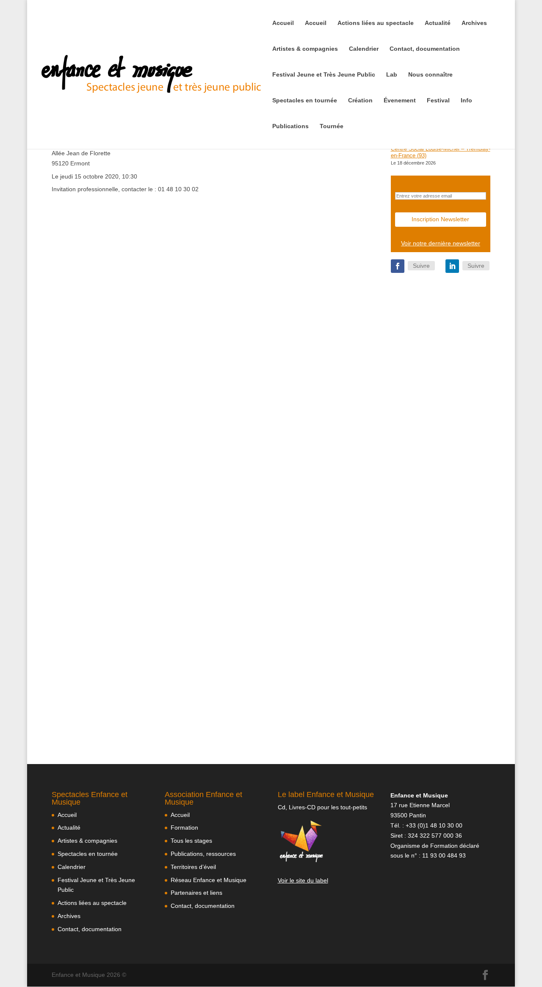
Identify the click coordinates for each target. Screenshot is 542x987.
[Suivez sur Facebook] (397, 266)
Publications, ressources (203, 853)
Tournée (331, 126)
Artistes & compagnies (305, 49)
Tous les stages (191, 840)
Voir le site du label (303, 880)
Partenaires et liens (196, 892)
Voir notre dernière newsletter (440, 243)
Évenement (400, 100)
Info (466, 100)
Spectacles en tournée (304, 100)
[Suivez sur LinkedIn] (452, 266)
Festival (438, 100)
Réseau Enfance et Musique (208, 880)
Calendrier (364, 49)
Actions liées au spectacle (375, 23)
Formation (184, 827)
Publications (290, 126)
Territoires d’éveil (193, 866)
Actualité (438, 23)
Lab (391, 74)
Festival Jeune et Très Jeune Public (323, 74)
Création (360, 100)
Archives (474, 23)
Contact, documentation (425, 49)
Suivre (421, 265)
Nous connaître (430, 74)
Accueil (283, 23)
